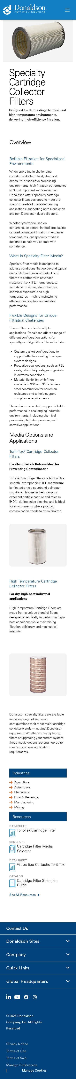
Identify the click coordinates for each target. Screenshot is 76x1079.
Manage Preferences (22, 1065)
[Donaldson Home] (32, 10)
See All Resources (22, 895)
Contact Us (17, 928)
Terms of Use (16, 1051)
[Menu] (67, 10)
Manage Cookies (34, 1070)
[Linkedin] (10, 997)
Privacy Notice (17, 1044)
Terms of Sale (16, 1058)
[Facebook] (27, 997)
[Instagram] (36, 997)
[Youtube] (19, 997)
